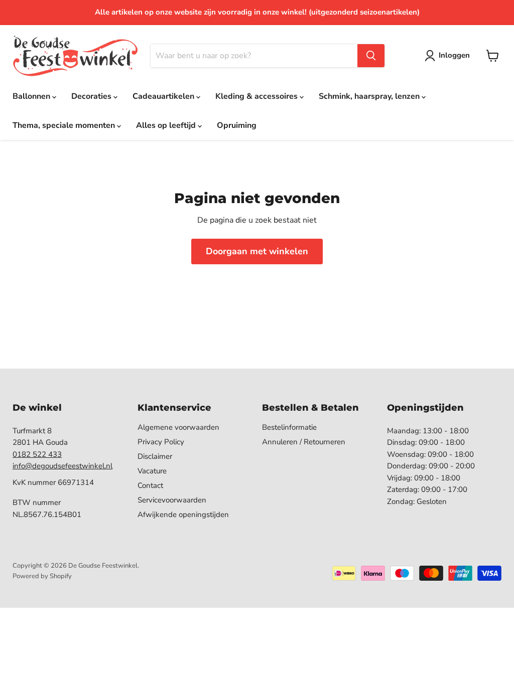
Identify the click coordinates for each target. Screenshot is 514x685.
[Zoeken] (370, 55)
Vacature (152, 471)
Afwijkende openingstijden (183, 514)
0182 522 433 (37, 454)
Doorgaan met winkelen (257, 251)
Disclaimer (155, 456)
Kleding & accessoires (257, 96)
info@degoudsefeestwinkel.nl (62, 466)
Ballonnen (32, 96)
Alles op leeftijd (167, 125)
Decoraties (92, 96)
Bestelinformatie (289, 427)
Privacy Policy (161, 442)
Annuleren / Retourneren (303, 442)
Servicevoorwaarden (172, 500)
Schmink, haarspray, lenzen (370, 96)
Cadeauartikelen (164, 96)
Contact (150, 485)
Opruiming (236, 125)
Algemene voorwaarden (178, 427)
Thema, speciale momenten (65, 125)
